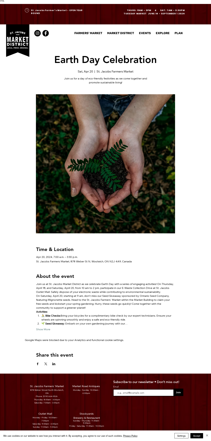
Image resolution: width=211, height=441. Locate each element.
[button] (120, 33)
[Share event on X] (45, 364)
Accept (196, 435)
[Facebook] (45, 33)
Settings (181, 435)
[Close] (207, 435)
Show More (43, 329)
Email (116, 386)
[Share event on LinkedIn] (53, 364)
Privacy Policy (130, 435)
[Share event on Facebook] (37, 364)
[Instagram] (37, 33)
